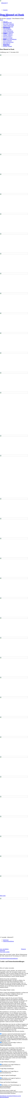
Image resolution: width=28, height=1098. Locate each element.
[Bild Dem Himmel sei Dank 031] (14, 705)
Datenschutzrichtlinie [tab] (5, 1087)
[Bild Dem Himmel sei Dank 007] (14, 182)
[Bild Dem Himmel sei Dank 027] (14, 626)
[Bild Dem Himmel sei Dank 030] (14, 686)
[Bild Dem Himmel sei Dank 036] (14, 805)
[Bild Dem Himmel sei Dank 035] (14, 785)
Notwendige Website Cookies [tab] (7, 990)
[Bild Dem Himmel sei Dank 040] (14, 884)
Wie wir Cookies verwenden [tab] (7, 968)
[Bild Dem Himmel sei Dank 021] (14, 507)
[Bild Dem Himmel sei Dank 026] (14, 606)
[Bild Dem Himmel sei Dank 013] (14, 301)
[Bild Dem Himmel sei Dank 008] (14, 202)
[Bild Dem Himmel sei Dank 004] (14, 123)
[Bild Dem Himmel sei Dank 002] (14, 83)
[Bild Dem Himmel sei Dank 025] (14, 586)
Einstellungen (14, 958)
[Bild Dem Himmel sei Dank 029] (14, 666)
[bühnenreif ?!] (4, 3)
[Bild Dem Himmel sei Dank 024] (14, 566)
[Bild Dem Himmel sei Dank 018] (14, 413)
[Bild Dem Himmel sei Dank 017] (14, 381)
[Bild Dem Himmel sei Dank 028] (14, 646)
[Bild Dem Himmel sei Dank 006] (14, 162)
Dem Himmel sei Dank (12, 14)
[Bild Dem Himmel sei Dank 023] (14, 547)
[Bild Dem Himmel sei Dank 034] (14, 765)
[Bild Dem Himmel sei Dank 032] (14, 725)
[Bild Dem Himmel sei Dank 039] (14, 864)
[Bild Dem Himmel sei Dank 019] (14, 444)
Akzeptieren (3, 958)
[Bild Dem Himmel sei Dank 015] (14, 341)
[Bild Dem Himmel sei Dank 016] (14, 361)
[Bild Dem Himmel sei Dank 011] (14, 262)
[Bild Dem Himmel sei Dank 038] (14, 844)
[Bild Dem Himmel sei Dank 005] (14, 143)
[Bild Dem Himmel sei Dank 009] (14, 222)
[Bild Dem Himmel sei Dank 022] (14, 527)
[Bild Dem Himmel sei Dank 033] (14, 745)
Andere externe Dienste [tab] (6, 1045)
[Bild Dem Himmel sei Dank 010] (14, 242)
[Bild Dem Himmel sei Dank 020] (14, 476)
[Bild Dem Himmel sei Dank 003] (14, 103)
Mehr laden (3, 895)
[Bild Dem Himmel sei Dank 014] (14, 321)
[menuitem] (15, 22)
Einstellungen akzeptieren (6, 1096)
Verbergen (8, 958)
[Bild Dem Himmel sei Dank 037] (14, 825)
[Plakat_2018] (14, 898)
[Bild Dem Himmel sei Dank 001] (14, 63)
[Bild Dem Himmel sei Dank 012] (14, 282)
